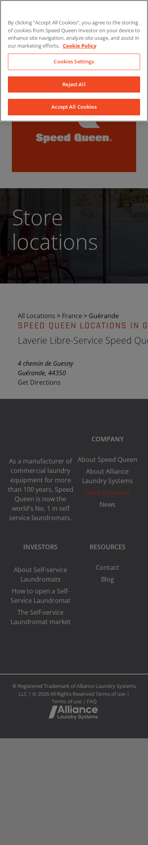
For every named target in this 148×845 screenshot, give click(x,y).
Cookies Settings (74, 61)
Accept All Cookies (73, 106)
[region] (74, 61)
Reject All (73, 84)
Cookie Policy (79, 45)
